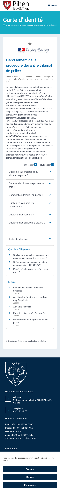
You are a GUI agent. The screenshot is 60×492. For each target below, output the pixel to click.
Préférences (30, 485)
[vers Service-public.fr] (33, 50)
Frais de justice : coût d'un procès (29, 313)
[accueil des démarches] (30, 43)
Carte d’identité (52, 25)
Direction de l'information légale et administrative (27, 341)
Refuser (30, 477)
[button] (30, 173)
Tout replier (28, 165)
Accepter (30, 469)
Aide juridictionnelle (22, 306)
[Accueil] (4, 25)
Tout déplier (45, 165)
